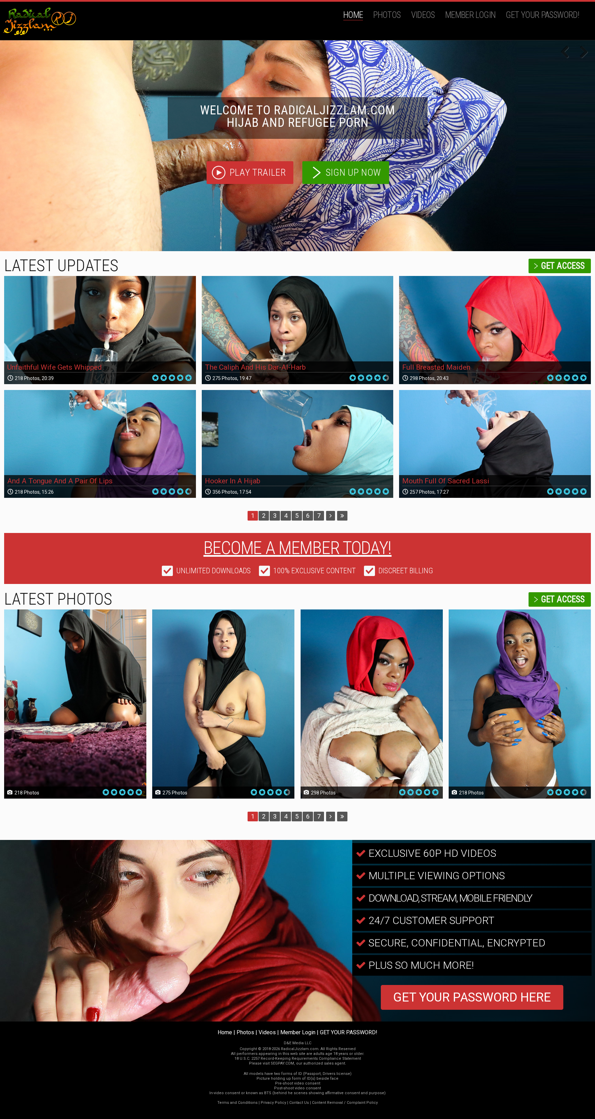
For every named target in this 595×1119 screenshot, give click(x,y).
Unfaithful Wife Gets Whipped (54, 367)
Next (581, 52)
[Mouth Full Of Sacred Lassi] (495, 444)
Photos (386, 15)
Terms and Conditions (237, 1102)
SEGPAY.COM (282, 1063)
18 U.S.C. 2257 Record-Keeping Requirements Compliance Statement (297, 1058)
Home (353, 15)
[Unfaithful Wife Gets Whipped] (100, 330)
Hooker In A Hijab (232, 481)
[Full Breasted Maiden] (495, 330)
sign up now (354, 172)
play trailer (258, 172)
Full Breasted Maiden (436, 367)
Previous (567, 52)
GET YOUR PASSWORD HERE (472, 997)
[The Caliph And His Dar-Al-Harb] (298, 330)
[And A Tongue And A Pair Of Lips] (100, 444)
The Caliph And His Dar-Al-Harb (255, 367)
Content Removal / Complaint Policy (345, 1102)
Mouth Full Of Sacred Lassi (445, 481)
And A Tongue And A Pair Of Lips (60, 481)
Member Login (470, 15)
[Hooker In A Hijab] (298, 444)
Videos (423, 15)
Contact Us (299, 1102)
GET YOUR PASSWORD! (542, 15)
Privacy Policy (273, 1102)
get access (563, 266)
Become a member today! (297, 547)
